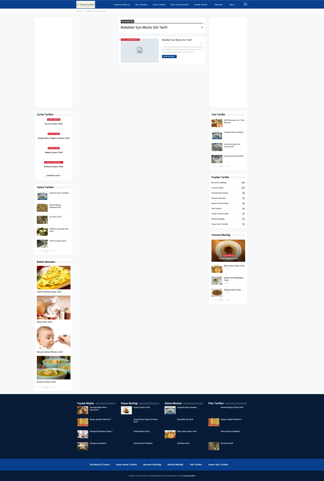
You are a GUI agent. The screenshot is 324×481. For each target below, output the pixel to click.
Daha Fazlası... (169, 56)
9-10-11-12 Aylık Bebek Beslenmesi (131, 39)
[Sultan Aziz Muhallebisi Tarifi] (216, 281)
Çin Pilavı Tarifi (55, 217)
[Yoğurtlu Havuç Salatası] (216, 135)
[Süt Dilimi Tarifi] (170, 446)
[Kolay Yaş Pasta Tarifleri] (216, 159)
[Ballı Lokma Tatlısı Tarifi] (216, 269)
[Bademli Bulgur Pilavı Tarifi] (213, 410)
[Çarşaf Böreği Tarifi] (170, 422)
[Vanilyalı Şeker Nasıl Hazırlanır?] (82, 410)
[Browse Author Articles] (163, 43)
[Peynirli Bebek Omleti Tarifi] (53, 277)
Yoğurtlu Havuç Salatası (234, 132)
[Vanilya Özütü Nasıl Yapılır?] (82, 434)
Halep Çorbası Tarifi (232, 290)
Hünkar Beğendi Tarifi (228, 258)
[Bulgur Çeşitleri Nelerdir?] (82, 422)
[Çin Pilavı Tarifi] (42, 220)
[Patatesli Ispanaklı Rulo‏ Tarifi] (42, 232)
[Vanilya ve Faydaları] (82, 446)
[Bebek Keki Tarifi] (53, 307)
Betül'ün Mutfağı (218, 219)
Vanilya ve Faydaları (98, 443)
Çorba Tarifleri (159, 5)
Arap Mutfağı (54, 148)
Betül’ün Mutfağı (175, 464)
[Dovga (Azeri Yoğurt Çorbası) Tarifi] (126, 422)
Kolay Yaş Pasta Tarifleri (234, 156)
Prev (215, 166)
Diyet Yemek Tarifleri (180, 5)
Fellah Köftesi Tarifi (142, 431)
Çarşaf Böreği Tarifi (185, 419)
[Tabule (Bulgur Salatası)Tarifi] (42, 208)
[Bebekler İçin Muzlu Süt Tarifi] (140, 50)
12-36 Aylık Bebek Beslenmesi (54, 162)
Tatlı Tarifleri (216, 209)
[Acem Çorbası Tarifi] (126, 410)
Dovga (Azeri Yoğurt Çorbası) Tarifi (53, 138)
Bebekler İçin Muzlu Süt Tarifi (177, 40)
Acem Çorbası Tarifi (54, 124)
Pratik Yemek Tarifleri (220, 214)
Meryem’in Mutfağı (152, 464)
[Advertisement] (228, 63)
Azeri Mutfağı (54, 134)
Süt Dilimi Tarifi (183, 443)
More (232, 5)
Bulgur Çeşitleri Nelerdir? (100, 419)
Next (221, 166)
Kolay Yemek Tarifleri (220, 203)
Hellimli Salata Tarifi (57, 241)
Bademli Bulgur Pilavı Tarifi (232, 407)
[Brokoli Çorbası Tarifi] (53, 367)
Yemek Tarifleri (201, 5)
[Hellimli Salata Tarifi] (42, 244)
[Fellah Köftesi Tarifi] (126, 434)
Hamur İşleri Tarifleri (219, 224)
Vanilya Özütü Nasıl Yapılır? (101, 431)
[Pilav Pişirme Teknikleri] (126, 446)
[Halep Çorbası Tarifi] (216, 293)
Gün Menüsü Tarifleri (219, 193)
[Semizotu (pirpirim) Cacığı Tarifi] (216, 147)
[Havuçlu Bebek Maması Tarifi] (53, 337)
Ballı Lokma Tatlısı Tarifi (234, 266)
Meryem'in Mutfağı (218, 183)
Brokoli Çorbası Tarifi (53, 166)
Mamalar (218, 5)
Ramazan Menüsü (122, 5)
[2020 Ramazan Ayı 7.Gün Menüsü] (216, 123)
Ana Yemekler (141, 5)
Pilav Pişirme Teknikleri (143, 443)
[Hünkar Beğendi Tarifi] (228, 250)
